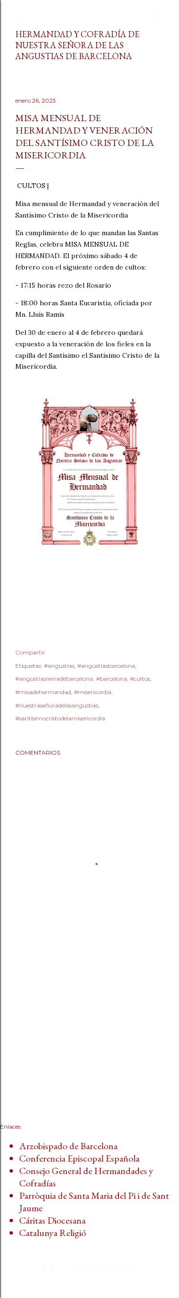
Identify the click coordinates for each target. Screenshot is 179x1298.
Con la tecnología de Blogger (97, 1268)
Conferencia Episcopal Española (79, 1158)
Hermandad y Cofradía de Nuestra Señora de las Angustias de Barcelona (77, 45)
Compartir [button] (30, 652)
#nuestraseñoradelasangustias (56, 705)
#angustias (59, 665)
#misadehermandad (43, 692)
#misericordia (92, 692)
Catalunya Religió (52, 1232)
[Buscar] (158, 15)
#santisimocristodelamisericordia (60, 718)
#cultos (140, 678)
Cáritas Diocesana (52, 1220)
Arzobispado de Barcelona (68, 1146)
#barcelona (111, 678)
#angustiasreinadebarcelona (54, 678)
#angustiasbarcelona (106, 665)
